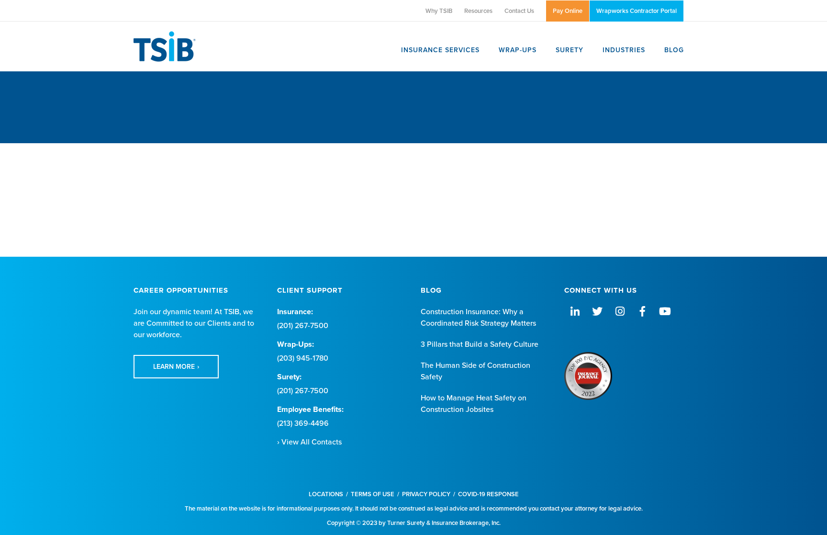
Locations (326, 494)
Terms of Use (372, 494)
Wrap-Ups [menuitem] (517, 50)
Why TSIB (438, 11)
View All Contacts (311, 442)
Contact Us (519, 11)
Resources (478, 11)
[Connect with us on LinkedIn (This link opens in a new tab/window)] (574, 311)
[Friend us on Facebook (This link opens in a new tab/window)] (642, 311)
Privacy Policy (426, 494)
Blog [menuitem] (674, 50)
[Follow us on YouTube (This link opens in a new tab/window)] (664, 311)
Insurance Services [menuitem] (440, 50)
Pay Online (567, 11)
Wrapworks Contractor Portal (636, 11)
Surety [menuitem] (569, 50)
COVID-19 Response (488, 494)
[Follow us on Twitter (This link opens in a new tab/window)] (597, 311)
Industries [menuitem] (624, 50)
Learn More (174, 367)
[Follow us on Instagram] (619, 311)
